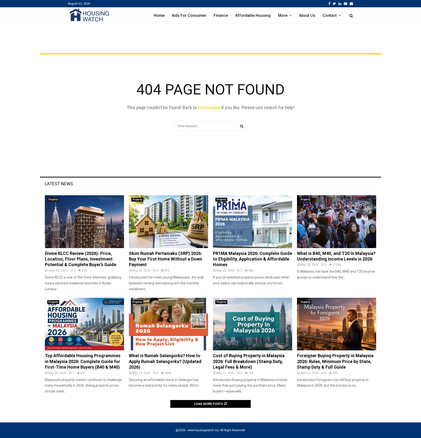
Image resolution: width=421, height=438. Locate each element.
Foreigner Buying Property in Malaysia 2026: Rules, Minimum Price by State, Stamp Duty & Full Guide (335, 361)
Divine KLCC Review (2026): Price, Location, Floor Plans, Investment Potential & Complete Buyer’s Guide (80, 259)
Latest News (59, 183)
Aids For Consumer (189, 15)
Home (159, 15)
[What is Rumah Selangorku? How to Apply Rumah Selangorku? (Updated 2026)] (168, 324)
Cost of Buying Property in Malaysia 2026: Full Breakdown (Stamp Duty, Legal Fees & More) (249, 361)
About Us (307, 15)
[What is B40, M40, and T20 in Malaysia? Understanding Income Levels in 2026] (336, 221)
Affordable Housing (253, 15)
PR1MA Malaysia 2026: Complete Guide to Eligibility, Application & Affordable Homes (252, 259)
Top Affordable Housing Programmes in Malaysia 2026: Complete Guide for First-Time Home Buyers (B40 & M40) (82, 361)
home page (209, 107)
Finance (221, 15)
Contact (330, 15)
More (282, 15)
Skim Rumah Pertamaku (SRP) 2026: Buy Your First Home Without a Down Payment (165, 259)
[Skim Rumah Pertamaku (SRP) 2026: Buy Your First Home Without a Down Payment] (168, 221)
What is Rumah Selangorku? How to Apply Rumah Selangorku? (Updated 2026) (165, 361)
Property (53, 199)
